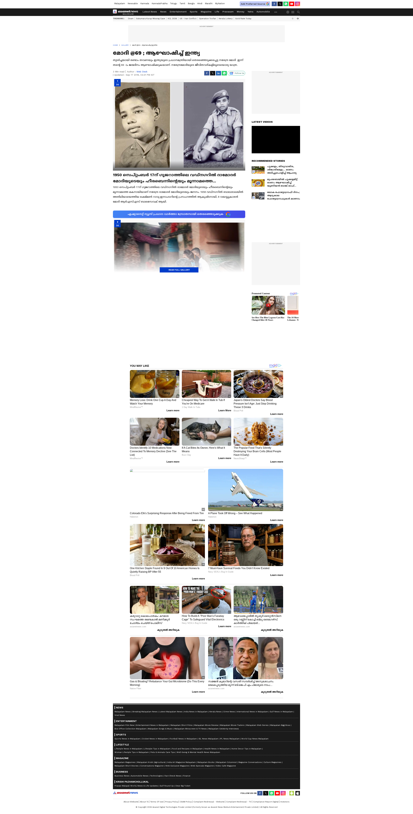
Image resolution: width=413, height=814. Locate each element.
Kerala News (215, 711)
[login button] (289, 12)
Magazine (206, 11)
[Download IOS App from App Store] (297, 793)
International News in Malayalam (252, 711)
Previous (292, 18)
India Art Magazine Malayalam (181, 762)
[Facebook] (274, 4)
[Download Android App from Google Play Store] (291, 793)
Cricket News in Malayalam (155, 739)
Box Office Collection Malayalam (130, 729)
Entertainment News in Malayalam (152, 725)
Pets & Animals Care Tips (163, 752)
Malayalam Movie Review (206, 725)
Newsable (133, 3)
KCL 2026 (172, 18)
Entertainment (178, 11)
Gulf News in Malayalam (281, 711)
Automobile (263, 11)
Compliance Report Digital (266, 802)
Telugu (173, 3)
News (163, 11)
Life (217, 11)
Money (240, 11)
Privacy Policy (171, 802)
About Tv (144, 802)
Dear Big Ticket (183, 786)
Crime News (229, 711)
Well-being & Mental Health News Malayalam (198, 752)
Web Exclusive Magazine (177, 766)
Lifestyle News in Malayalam (128, 749)
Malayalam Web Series (257, 725)
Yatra (250, 11)
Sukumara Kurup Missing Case (150, 18)
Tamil (182, 3)
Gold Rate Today (243, 18)
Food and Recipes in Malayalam (187, 749)
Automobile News (139, 776)
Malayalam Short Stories (126, 766)
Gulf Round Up (167, 786)
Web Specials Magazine (202, 766)
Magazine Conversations (250, 762)
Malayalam (119, 3)
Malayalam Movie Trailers (232, 725)
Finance (186, 776)
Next (297, 18)
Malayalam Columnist (226, 762)
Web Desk (141, 71)
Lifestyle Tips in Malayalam (157, 749)
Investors (284, 802)
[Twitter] (280, 4)
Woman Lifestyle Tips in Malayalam (132, 752)
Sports (193, 11)
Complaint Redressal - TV (238, 802)
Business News (122, 776)
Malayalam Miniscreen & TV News (190, 729)
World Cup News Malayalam (254, 739)
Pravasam (228, 11)
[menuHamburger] (293, 12)
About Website (131, 802)
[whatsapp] (285, 4)
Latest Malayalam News (170, 711)
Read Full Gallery (179, 270)
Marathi (208, 3)
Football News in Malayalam (183, 739)
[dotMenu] (275, 12)
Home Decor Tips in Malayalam (247, 749)
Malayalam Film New (124, 725)
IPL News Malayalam (230, 739)
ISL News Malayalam (208, 739)
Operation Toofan (207, 18)
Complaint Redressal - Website (208, 802)
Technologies (156, 776)
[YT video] (291, 4)
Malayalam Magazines (125, 762)
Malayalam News (123, 711)
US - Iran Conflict (188, 18)
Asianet (125, 793)
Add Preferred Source (253, 4)
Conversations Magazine (152, 766)
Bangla (191, 3)
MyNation (220, 3)
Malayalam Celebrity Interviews (223, 729)
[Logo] (126, 12)
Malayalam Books (205, 762)
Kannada (144, 3)
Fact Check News (173, 776)
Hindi (199, 3)
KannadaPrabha (159, 3)
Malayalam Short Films (181, 725)
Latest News (150, 11)
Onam (130, 18)
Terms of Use (156, 802)
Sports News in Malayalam (127, 739)
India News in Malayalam (196, 711)
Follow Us (239, 73)
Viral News (120, 715)
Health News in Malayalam (217, 749)
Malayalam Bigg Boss (280, 725)
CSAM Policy (186, 802)
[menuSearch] (298, 12)
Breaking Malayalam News (144, 711)
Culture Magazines (272, 762)
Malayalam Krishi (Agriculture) (151, 762)
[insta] (297, 4)
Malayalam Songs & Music (160, 729)
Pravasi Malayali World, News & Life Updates (136, 786)
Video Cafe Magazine (226, 766)
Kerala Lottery (225, 18)
